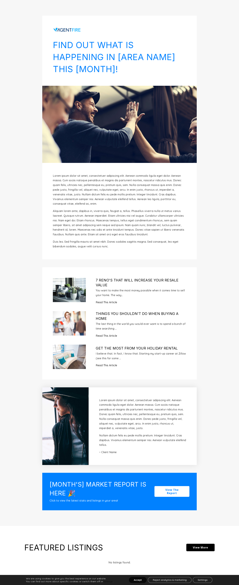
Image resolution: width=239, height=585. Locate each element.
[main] (119, 292)
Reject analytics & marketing (170, 580)
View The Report (172, 491)
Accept (138, 580)
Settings (202, 580)
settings (108, 581)
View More (200, 547)
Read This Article (106, 302)
